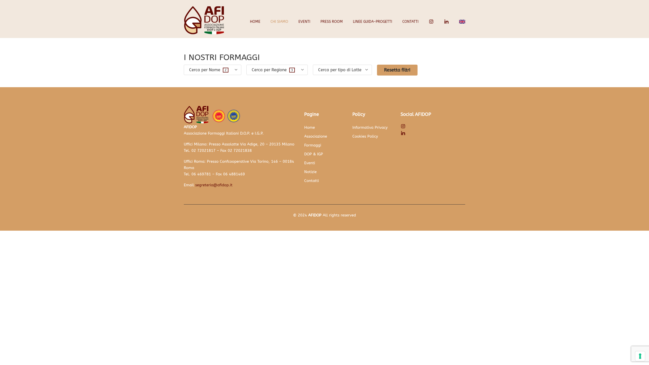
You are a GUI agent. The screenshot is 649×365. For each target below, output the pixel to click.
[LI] (446, 21)
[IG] (431, 21)
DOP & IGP (313, 154)
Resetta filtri (397, 70)
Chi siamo (279, 22)
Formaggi (312, 145)
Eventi (304, 22)
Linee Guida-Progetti (372, 22)
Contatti (410, 22)
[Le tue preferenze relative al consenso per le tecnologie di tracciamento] (640, 356)
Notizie (310, 172)
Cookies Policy (365, 136)
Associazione (315, 136)
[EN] (462, 21)
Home (255, 22)
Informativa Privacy (370, 127)
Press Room (331, 22)
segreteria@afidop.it (213, 185)
